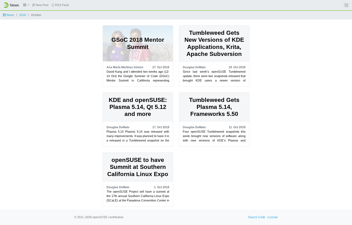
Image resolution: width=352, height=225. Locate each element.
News (10, 15)
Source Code (256, 217)
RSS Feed (61, 5)
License (272, 217)
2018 (22, 15)
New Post (41, 5)
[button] (26, 5)
